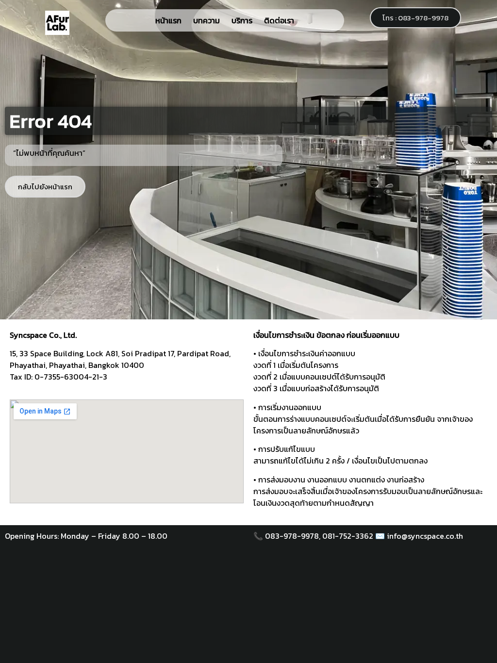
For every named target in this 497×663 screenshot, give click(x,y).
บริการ (242, 20)
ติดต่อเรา (279, 20)
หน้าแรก (168, 20)
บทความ (206, 20)
